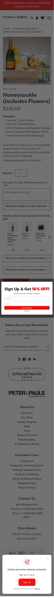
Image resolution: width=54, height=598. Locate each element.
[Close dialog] (51, 283)
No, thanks (26, 311)
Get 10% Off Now (27, 308)
